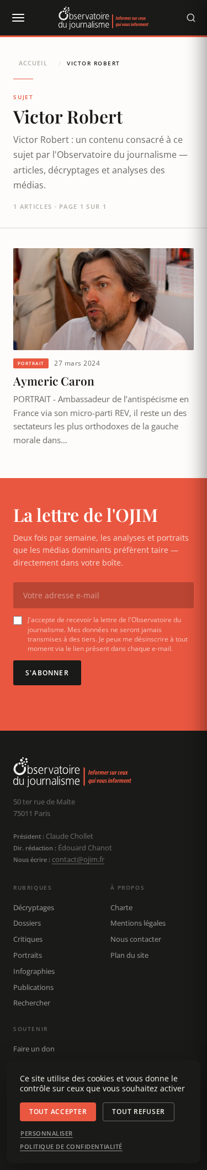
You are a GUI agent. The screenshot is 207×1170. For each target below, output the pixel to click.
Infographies (34, 971)
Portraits (27, 955)
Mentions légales (138, 923)
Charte (121, 907)
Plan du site (129, 955)
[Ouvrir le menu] (18, 18)
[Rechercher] (191, 17)
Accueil (33, 63)
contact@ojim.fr (78, 859)
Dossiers (27, 923)
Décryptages (33, 907)
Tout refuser (138, 1111)
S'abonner (47, 673)
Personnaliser (46, 1133)
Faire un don (34, 1049)
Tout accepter (58, 1111)
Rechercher (31, 1003)
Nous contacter (135, 939)
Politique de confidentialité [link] (71, 1147)
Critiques (28, 939)
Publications (33, 987)
